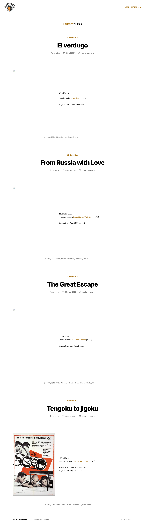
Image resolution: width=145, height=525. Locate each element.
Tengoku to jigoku (72, 408)
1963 (48, 137)
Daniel (71, 383)
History (83, 383)
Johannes (78, 259)
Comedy (64, 137)
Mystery (83, 505)
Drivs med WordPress (40, 519)
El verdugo (72, 45)
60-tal (58, 137)
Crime (63, 505)
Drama (75, 137)
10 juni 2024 (70, 53)
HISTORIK (135, 7)
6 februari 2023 (70, 292)
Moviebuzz (24, 519)
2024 (53, 137)
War (93, 383)
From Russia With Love (83, 217)
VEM (127, 7)
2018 (53, 383)
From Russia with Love (72, 162)
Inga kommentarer (87, 53)
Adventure (70, 259)
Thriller (85, 259)
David (70, 137)
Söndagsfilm (72, 37)
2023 (53, 259)
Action (63, 259)
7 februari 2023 (70, 170)
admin (58, 53)
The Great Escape (72, 284)
